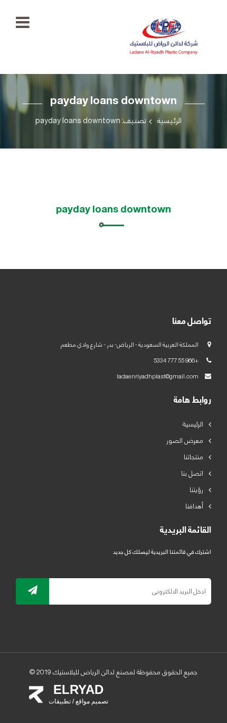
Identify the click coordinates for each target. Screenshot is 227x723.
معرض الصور (184, 441)
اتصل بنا (192, 473)
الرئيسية (169, 121)
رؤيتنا (196, 490)
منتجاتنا (193, 457)
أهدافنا (194, 506)
